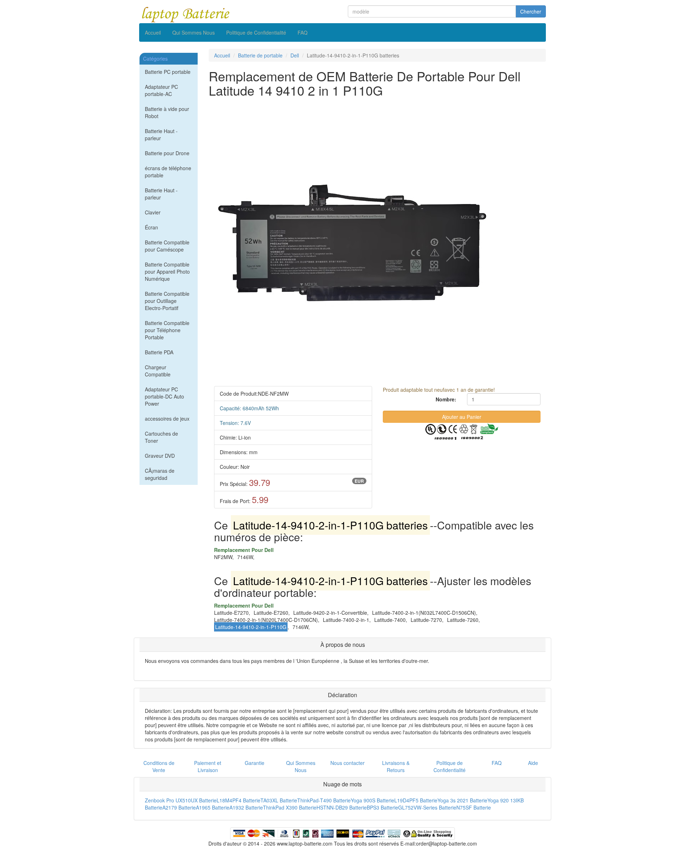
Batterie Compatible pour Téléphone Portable (167, 330)
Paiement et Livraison (207, 766)
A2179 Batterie (179, 807)
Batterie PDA (159, 352)
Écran (151, 227)
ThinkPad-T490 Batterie (324, 800)
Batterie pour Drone (167, 153)
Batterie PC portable (168, 71)
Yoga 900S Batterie (372, 800)
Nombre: (446, 399)
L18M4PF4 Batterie (238, 800)
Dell (294, 55)
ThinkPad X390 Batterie (289, 807)
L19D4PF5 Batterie (415, 800)
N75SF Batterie (473, 807)
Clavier (153, 212)
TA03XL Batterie (278, 800)
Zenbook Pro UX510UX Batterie (181, 800)
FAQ (303, 32)
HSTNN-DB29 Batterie (341, 807)
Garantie (254, 762)
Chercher (530, 11)
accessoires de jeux (167, 418)
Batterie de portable (260, 55)
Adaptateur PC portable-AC (161, 90)
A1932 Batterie (246, 807)
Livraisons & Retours (396, 766)
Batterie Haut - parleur (161, 134)
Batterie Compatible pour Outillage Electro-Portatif (167, 300)
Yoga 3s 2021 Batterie (462, 800)
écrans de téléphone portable (168, 171)
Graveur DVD (160, 455)
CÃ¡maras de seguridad (159, 474)
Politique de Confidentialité (256, 32)
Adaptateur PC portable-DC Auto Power (164, 396)
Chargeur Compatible (158, 371)
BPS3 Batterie (382, 807)
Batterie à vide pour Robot (167, 112)
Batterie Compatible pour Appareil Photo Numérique (167, 271)
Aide (533, 762)
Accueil (153, 32)
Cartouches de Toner (161, 437)
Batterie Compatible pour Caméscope (167, 246)
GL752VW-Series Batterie (427, 807)
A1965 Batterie (212, 807)
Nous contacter (347, 762)
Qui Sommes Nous (193, 32)
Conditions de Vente (158, 766)
